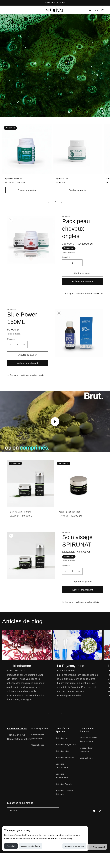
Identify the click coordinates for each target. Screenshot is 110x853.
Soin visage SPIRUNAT (20, 512)
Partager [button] (69, 293)
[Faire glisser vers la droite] (61, 202)
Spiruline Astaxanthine (62, 776)
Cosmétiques (37, 745)
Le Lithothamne (18, 666)
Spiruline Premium (13, 179)
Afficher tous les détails (87, 293)
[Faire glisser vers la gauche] (49, 202)
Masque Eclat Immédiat (69, 512)
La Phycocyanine (70, 666)
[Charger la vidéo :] (55, 421)
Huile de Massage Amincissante (89, 739)
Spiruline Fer (62, 738)
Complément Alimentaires (37, 736)
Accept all (11, 846)
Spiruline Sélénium (65, 757)
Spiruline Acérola (64, 784)
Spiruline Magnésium (66, 744)
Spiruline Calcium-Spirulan (65, 792)
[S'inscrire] (55, 810)
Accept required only (30, 846)
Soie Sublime (86, 758)
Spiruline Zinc (62, 179)
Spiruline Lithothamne (62, 766)
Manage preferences (74, 846)
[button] (6, 10)
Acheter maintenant (82, 281)
